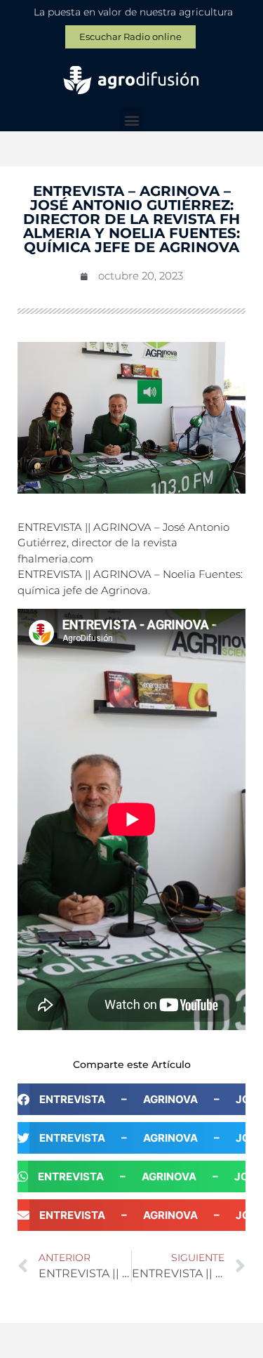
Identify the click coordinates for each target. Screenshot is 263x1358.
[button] (131, 119)
